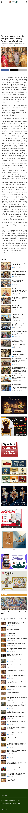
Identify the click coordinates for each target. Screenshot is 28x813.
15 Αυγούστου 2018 (11, 757)
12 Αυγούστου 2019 (11, 747)
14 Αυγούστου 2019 (11, 714)
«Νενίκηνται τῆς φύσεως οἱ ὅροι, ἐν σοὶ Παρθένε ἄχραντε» (16, 649)
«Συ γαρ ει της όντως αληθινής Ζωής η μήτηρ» (16, 676)
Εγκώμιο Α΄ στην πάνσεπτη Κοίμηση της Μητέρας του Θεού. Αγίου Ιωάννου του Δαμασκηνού (16, 745)
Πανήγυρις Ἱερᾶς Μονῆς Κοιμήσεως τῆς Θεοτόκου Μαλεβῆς (18, 377)
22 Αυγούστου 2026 (17, 267)
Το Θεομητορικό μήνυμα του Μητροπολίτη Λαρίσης (17, 698)
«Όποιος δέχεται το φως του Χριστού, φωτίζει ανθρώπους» (19, 264)
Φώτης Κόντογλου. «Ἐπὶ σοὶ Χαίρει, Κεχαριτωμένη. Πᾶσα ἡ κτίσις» (15, 623)
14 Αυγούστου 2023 (11, 645)
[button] (13, 549)
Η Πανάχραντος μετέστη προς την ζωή (16, 643)
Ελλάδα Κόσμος (4, 314)
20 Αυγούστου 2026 (17, 364)
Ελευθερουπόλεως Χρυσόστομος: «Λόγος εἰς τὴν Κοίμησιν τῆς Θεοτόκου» (17, 774)
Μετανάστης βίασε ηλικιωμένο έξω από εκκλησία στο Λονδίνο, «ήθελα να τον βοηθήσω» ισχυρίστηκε (18, 343)
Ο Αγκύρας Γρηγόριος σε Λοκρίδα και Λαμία (18, 306)
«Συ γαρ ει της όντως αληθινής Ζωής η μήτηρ (16, 722)
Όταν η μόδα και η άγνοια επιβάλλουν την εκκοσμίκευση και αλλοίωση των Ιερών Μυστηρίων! (19, 352)
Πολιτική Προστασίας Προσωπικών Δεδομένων (10, 800)
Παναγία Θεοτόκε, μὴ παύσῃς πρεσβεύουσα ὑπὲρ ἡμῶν (13, 612)
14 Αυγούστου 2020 (11, 678)
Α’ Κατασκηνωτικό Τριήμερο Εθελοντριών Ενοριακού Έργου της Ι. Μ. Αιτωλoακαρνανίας (19, 361)
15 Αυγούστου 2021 (11, 651)
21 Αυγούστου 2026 (17, 320)
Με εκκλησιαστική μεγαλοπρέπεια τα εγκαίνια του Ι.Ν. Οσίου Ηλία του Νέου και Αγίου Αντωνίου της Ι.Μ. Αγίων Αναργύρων (19, 387)
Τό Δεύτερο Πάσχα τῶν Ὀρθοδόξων (15, 732)
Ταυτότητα (3, 799)
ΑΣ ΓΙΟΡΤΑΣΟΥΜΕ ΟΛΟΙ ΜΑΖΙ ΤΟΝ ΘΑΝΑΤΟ (17, 638)
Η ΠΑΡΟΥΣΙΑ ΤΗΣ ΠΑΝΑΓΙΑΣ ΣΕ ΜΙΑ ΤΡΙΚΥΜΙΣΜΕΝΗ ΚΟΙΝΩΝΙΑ (15, 628)
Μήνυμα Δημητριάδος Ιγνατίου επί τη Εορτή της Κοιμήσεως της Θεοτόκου (16, 711)
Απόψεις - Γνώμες (5, 350)
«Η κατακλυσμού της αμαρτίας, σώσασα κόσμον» (17, 665)
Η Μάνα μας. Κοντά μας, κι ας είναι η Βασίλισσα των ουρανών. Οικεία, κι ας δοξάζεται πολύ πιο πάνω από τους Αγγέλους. (16, 704)
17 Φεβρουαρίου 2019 (5, 45)
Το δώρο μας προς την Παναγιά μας (15, 716)
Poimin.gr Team (14, 45)
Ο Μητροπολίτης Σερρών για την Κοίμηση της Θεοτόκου (17, 738)
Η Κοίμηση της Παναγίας (13, 692)
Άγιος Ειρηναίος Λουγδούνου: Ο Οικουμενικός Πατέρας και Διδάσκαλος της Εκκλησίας (19, 291)
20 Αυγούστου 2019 (11, 693)
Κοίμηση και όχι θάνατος (13, 633)
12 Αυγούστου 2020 (11, 684)
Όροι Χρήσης (15, 799)
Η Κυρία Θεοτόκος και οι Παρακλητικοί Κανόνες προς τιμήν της (16, 687)
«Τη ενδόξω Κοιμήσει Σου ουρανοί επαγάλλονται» (15, 779)
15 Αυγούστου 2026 (5, 615)
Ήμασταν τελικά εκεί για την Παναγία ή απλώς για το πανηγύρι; (19, 333)
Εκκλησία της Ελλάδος (7, 43)
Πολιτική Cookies (4, 802)
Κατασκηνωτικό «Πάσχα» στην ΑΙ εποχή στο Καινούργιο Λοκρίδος (18, 324)
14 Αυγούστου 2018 (11, 753)
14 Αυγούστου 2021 (11, 661)
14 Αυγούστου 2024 (11, 640)
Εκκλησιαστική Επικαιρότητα (19, 43)
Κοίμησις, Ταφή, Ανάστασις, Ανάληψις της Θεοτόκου (16, 727)
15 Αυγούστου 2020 (11, 667)
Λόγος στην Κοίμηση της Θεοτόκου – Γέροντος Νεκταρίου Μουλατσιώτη (15, 768)
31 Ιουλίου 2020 (11, 689)
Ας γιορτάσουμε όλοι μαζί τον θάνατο (16, 670)
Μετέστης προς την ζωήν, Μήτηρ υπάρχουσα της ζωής (14, 655)
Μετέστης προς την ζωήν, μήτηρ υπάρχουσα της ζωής (14, 681)
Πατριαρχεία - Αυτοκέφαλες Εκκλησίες (6, 272)
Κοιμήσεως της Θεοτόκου (7, 609)
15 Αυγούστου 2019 (11, 700)
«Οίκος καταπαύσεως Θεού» (13, 755)
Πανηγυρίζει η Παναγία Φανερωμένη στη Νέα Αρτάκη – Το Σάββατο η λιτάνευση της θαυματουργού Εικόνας (19, 369)
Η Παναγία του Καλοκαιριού (14, 659)
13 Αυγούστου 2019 (11, 734)
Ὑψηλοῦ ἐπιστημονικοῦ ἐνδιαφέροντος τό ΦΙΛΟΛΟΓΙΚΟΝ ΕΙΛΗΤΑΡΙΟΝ (19, 281)
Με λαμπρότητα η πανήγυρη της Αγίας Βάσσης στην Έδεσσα (19, 299)
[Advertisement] (14, 18)
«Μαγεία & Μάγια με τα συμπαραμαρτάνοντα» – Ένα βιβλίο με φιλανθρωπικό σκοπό (18, 316)
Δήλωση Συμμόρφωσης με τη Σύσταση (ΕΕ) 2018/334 (11, 803)
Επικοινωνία (9, 799)
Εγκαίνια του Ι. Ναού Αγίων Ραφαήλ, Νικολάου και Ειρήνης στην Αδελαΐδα (19, 273)
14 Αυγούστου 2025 (11, 635)
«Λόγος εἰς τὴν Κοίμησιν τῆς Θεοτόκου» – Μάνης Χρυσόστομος (17, 751)
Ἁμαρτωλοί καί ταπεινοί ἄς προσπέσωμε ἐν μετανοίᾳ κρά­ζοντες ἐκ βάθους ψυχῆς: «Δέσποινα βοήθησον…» (17, 762)
